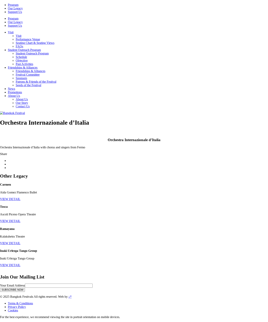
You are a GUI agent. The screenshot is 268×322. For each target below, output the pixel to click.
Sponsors (21, 78)
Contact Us (23, 106)
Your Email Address (12, 285)
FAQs (19, 46)
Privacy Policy (17, 306)
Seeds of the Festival (28, 85)
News (11, 88)
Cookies (13, 310)
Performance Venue (28, 39)
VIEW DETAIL (10, 199)
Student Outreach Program (32, 53)
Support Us (15, 12)
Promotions (15, 92)
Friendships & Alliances (30, 71)
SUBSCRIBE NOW (12, 289)
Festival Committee (28, 74)
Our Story (22, 102)
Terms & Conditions (20, 303)
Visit (18, 35)
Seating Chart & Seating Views (35, 42)
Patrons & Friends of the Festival (36, 81)
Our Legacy (15, 8)
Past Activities (24, 64)
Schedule (21, 57)
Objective (22, 60)
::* (70, 296)
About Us (22, 99)
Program (13, 4)
